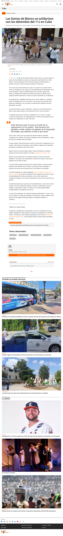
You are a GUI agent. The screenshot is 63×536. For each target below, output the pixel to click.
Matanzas (47, 0)
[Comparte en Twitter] (17, 74)
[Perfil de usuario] (60, 4)
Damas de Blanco (23, 235)
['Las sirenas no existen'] (31, 455)
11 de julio (12, 238)
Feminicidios (21, 0)
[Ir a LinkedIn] (15, 521)
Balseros (26, 0)
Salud (12, 0)
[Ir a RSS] (24, 521)
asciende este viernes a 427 (42, 153)
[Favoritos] (10, 74)
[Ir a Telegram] (10, 521)
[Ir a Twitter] (4, 521)
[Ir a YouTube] (18, 521)
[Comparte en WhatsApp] (19, 74)
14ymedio (3, 525)
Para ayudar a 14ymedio (10, 13)
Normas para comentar (26, 525)
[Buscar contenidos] (57, 4)
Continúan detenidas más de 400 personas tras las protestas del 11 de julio (29, 225)
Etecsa (16, 0)
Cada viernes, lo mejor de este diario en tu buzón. (31, 255)
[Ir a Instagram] (7, 521)
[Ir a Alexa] (21, 521)
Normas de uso (51, 261)
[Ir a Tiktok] (12, 521)
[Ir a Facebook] (2, 521)
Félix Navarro (47, 235)
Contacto (44, 527)
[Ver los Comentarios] (12, 74)
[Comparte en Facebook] (14, 74)
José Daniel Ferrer (36, 235)
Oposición (60, 0)
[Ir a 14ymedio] (10, 4)
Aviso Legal (3, 527)
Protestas (31, 0)
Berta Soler (13, 235)
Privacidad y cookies (46, 525)
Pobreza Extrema (53, 0)
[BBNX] (6, 531)
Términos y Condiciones (26, 527)
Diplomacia (36, 0)
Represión (42, 0)
